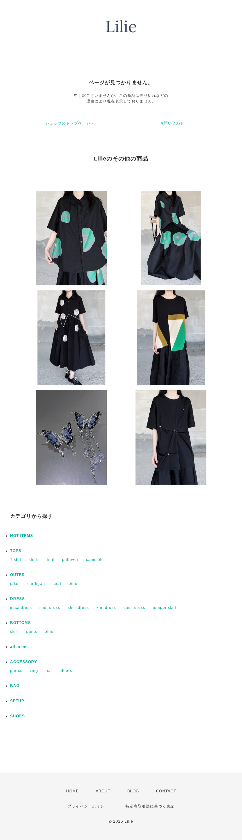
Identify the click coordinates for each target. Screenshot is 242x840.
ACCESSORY (23, 662)
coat (57, 583)
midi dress (49, 607)
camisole (95, 559)
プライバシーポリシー (87, 806)
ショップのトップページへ (70, 123)
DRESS (17, 599)
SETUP (17, 701)
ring (34, 670)
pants (31, 631)
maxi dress (21, 607)
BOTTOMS (20, 623)
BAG (15, 686)
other (74, 583)
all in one (19, 647)
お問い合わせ (172, 123)
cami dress (134, 607)
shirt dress (78, 607)
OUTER (17, 575)
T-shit (15, 559)
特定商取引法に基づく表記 (150, 806)
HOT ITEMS (21, 536)
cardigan (36, 583)
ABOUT (103, 791)
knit (51, 559)
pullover (70, 559)
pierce (16, 670)
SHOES (17, 716)
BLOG (133, 791)
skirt (14, 631)
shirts (34, 559)
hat (49, 670)
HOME (72, 791)
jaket (15, 583)
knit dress (106, 607)
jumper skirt (164, 607)
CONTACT (166, 791)
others (66, 670)
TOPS (15, 551)
